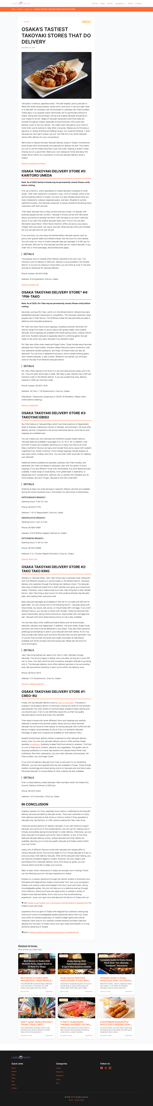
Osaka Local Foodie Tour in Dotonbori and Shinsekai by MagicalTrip (57, 903)
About (14, 1085)
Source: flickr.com (29, 559)
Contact (138, 3)
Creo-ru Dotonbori (65, 703)
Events (110, 3)
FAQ (13, 1081)
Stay (57, 1083)
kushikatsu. (35, 744)
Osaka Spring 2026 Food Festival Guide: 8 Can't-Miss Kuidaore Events (74, 980)
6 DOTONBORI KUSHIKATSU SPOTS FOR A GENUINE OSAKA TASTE (116, 1024)
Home (14, 9)
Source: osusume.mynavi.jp (33, 163)
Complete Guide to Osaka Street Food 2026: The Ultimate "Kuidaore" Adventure (116, 980)
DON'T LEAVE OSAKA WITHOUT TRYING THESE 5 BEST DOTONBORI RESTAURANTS (37, 1024)
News (130, 3)
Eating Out (28, 9)
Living (58, 1079)
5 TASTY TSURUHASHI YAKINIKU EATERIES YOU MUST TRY (76, 1024)
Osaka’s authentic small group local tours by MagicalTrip (53, 932)
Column (58, 1068)
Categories (119, 3)
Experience (60, 1075)
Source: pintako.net (30, 285)
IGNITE (72, 1097)
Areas (102, 3)
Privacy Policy (79, 1100)
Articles (95, 3)
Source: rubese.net (30, 405)
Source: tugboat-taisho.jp (33, 684)
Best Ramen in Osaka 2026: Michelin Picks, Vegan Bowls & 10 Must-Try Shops (36, 980)
